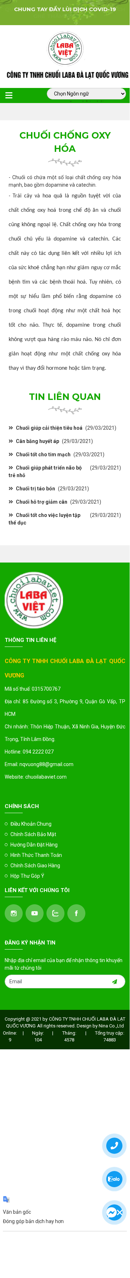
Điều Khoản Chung (30, 824)
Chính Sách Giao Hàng (35, 865)
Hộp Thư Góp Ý (27, 876)
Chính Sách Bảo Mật (33, 834)
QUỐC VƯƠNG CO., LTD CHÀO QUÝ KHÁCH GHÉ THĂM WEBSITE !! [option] (65, 12)
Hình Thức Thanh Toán (36, 855)
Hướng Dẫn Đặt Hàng (34, 845)
